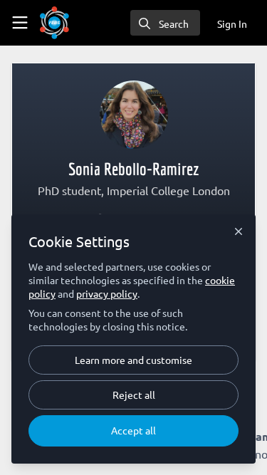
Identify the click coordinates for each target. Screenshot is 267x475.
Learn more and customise (133, 359)
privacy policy (106, 293)
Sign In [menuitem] (232, 23)
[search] (165, 23)
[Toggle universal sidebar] (20, 23)
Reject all (133, 394)
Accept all (133, 430)
